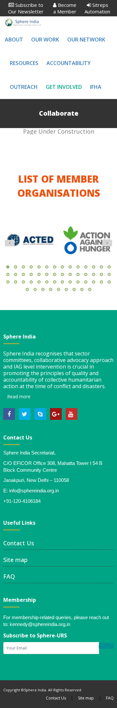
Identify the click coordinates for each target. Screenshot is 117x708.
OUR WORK (45, 39)
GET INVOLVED (64, 87)
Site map (15, 560)
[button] (8, 267)
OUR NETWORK (86, 39)
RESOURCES (24, 63)
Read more (18, 396)
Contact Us (18, 543)
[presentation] (10, 243)
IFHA (95, 87)
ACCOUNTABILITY (68, 63)
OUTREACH (24, 87)
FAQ (9, 576)
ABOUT (14, 39)
